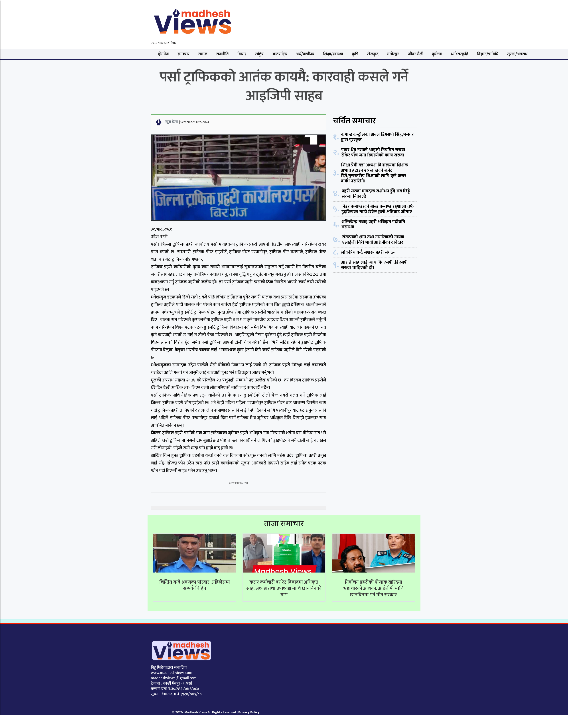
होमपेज (163, 54)
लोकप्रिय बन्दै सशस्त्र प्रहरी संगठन (368, 252)
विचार (241, 54)
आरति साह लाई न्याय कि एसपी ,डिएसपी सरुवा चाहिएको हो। (374, 265)
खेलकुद (373, 54)
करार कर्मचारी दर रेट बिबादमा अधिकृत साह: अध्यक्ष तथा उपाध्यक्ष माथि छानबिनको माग (283, 588)
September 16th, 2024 (194, 121)
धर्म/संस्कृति (459, 54)
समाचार (183, 54)
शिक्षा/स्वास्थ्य (333, 54)
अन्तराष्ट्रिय (279, 54)
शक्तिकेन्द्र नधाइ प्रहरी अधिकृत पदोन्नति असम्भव (373, 224)
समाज (202, 54)
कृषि (355, 54)
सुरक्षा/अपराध (517, 54)
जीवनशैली (415, 54)
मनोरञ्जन (393, 54)
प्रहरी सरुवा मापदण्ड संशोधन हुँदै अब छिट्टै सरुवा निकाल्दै (376, 193)
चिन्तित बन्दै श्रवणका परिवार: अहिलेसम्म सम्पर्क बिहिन (194, 585)
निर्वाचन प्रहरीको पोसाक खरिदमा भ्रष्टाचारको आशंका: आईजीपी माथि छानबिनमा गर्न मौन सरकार (373, 588)
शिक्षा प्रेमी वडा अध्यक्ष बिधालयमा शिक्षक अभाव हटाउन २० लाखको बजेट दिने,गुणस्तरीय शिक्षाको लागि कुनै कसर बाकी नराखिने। (374, 173)
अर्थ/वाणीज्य (305, 54)
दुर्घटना (437, 54)
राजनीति (222, 54)
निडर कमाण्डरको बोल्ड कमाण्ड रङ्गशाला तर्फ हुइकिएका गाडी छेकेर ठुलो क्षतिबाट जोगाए (377, 209)
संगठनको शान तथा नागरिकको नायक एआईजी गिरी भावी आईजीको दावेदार (373, 239)
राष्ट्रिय (259, 54)
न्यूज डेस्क (171, 122)
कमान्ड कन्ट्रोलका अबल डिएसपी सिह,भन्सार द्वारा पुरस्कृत (377, 137)
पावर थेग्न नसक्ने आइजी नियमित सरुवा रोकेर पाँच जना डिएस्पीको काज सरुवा (373, 152)
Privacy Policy (249, 712)
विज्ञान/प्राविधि (487, 54)
